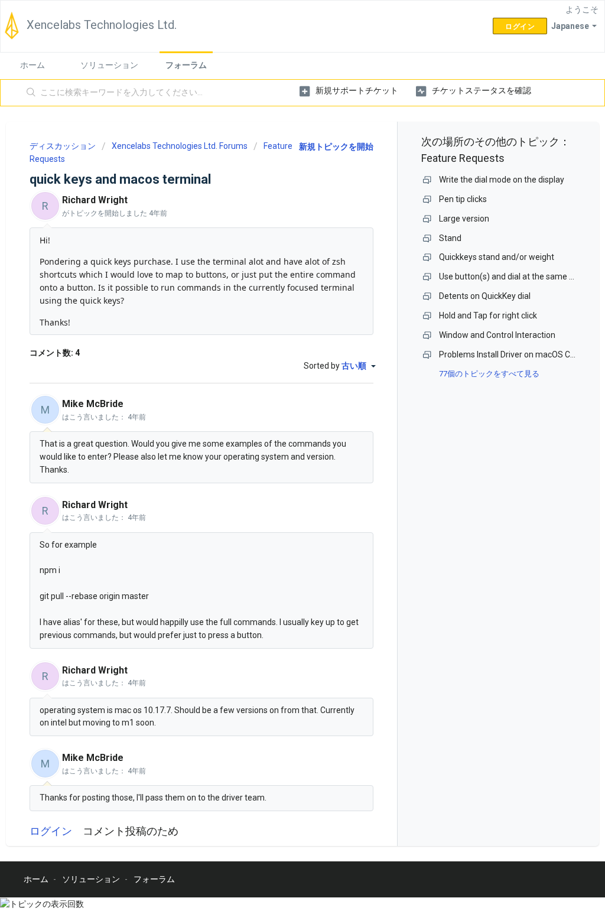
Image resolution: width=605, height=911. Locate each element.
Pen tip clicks (463, 199)
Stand (450, 238)
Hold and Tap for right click (488, 315)
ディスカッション (63, 146)
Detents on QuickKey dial (485, 296)
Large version (464, 218)
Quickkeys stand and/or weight (496, 257)
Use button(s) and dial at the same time (512, 276)
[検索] (31, 93)
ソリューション (109, 65)
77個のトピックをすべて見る (489, 373)
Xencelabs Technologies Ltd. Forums (180, 146)
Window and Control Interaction (497, 335)
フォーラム (186, 65)
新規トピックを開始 (336, 146)
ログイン (51, 831)
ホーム (32, 65)
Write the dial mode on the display (501, 179)
